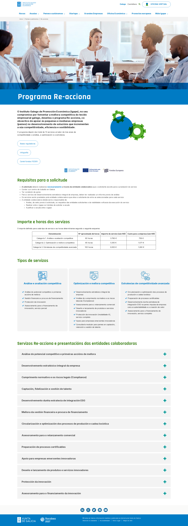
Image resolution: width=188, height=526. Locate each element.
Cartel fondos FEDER (29, 161)
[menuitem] (22, 13)
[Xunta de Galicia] (26, 520)
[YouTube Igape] (106, 510)
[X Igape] (94, 510)
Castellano (132, 4)
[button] (94, 354)
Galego (123, 4)
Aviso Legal (116, 520)
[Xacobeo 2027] (48, 520)
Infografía (24, 152)
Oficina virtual (158, 4)
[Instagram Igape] (88, 510)
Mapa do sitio (127, 520)
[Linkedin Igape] (82, 510)
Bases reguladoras (27, 144)
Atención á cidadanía (90, 520)
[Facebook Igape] (100, 510)
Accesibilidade (105, 520)
